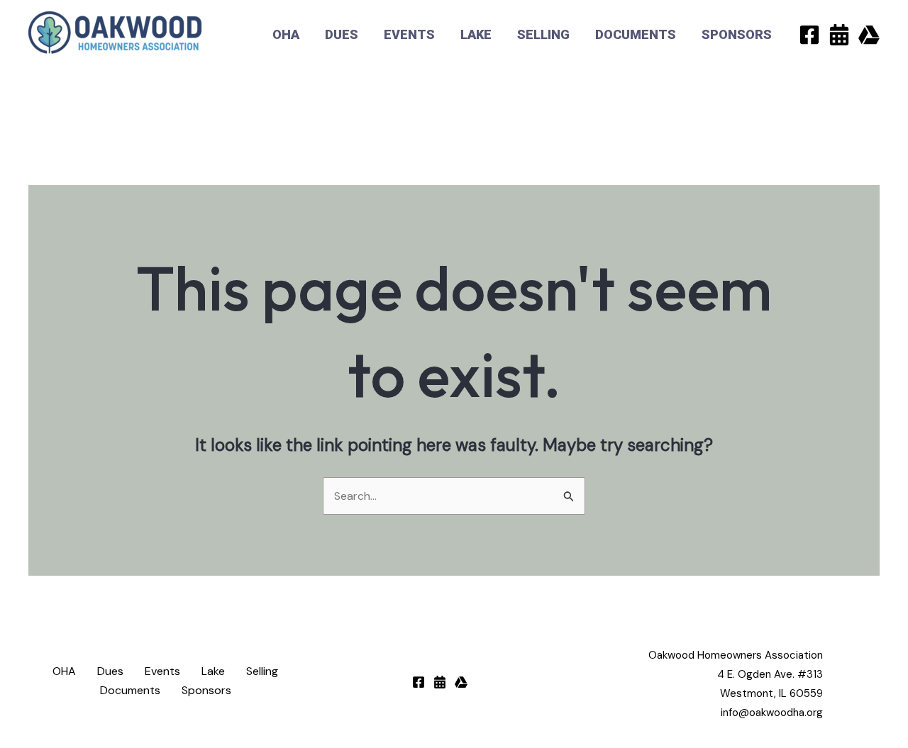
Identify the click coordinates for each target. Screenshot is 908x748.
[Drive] (461, 682)
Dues (341, 34)
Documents (635, 34)
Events (409, 34)
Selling (543, 34)
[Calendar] (839, 34)
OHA (285, 34)
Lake (476, 34)
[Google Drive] (869, 34)
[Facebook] (809, 34)
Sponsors (737, 34)
